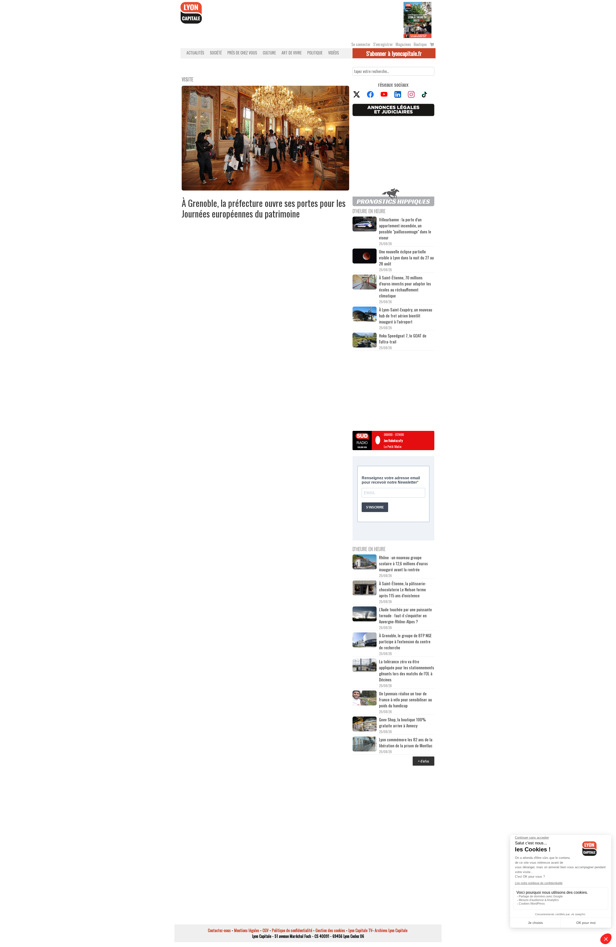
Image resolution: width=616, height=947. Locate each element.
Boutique (420, 44)
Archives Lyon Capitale (391, 930)
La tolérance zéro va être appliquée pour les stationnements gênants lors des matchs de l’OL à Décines (406, 670)
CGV (266, 930)
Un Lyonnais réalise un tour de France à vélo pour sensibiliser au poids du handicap (405, 700)
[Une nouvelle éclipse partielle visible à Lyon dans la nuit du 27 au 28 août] (365, 257)
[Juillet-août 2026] (417, 19)
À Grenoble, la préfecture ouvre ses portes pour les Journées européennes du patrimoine (264, 208)
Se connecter (361, 44)
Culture (269, 53)
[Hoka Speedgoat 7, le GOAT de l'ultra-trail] (365, 341)
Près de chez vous (242, 53)
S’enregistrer (383, 44)
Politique (314, 53)
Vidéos (333, 53)
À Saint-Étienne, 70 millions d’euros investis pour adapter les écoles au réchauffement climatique (405, 287)
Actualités (195, 53)
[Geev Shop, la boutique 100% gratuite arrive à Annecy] (365, 725)
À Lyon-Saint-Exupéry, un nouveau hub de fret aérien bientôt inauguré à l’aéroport (405, 316)
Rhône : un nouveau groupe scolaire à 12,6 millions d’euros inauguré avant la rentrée (403, 563)
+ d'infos (423, 760)
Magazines (403, 44)
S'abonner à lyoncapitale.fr (394, 53)
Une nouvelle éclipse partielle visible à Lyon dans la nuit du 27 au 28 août (406, 258)
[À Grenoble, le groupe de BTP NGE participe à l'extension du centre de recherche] (365, 640)
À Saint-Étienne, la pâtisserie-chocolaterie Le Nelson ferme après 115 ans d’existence (402, 589)
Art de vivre (292, 53)
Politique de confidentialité (292, 930)
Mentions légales (246, 930)
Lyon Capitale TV (360, 930)
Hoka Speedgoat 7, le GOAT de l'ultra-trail (402, 339)
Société (216, 53)
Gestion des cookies (330, 930)
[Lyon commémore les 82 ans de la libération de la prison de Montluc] (365, 745)
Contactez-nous (219, 930)
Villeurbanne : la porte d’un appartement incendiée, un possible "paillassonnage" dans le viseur (405, 229)
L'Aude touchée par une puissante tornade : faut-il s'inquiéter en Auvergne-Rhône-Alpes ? (405, 615)
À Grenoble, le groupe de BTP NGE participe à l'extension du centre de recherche (405, 641)
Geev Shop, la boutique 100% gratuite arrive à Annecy (402, 723)
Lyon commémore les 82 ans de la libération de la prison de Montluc (405, 743)
